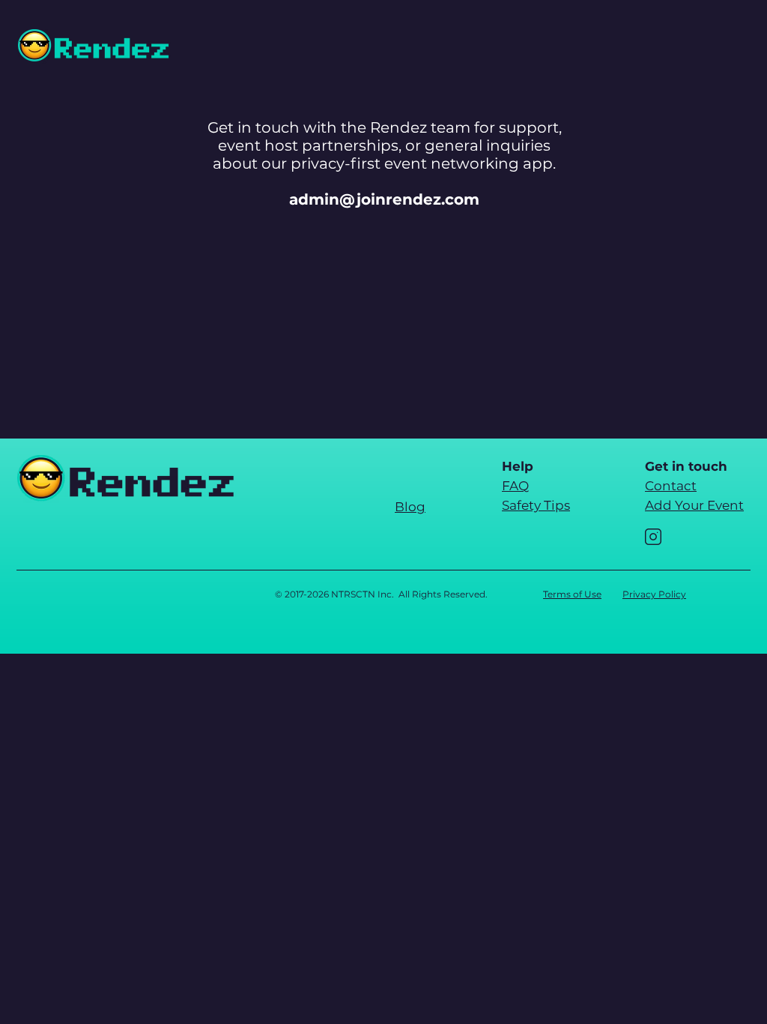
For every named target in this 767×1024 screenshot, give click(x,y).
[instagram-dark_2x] (653, 536)
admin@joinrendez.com (384, 199)
